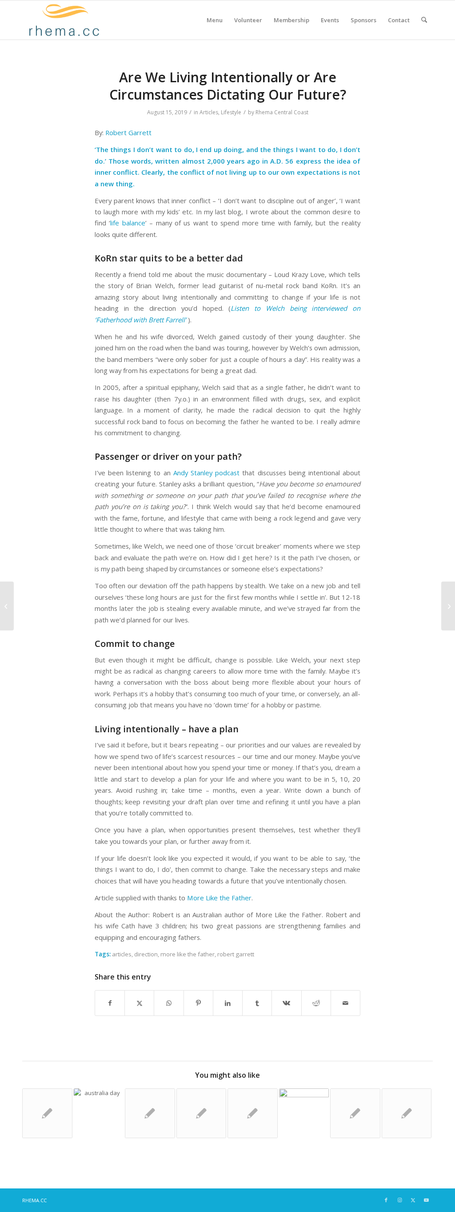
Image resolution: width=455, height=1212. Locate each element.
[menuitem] (214, 20)
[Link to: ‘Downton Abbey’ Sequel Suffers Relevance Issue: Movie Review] (407, 1113)
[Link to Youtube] (426, 1200)
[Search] (424, 20)
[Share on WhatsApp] (168, 1003)
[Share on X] (139, 1003)
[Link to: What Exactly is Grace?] (150, 1113)
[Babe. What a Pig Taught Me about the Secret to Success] (7, 606)
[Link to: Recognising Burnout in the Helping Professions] (253, 1113)
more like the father (187, 954)
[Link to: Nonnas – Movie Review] (201, 1113)
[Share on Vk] (286, 1003)
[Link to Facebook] (386, 1200)
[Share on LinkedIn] (227, 1003)
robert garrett (235, 954)
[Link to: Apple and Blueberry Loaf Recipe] (304, 1113)
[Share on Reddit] (316, 1003)
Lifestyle (231, 112)
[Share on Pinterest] (198, 1003)
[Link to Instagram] (399, 1200)
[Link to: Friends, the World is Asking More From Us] (355, 1113)
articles (122, 954)
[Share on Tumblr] (257, 1003)
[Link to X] (412, 1200)
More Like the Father (219, 897)
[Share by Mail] (345, 1003)
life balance (127, 222)
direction (146, 954)
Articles (209, 112)
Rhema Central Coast (281, 112)
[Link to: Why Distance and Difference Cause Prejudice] (47, 1113)
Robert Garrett (128, 132)
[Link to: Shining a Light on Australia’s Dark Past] (99, 1113)
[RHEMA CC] (63, 20)
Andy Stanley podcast (206, 472)
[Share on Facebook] (109, 1003)
